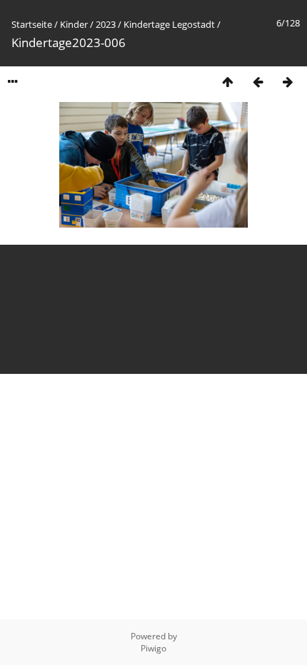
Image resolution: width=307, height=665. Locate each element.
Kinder (74, 24)
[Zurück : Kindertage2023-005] (258, 81)
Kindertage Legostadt (169, 24)
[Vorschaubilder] (228, 81)
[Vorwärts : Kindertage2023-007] (288, 81)
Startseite (31, 24)
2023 (106, 24)
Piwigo (153, 648)
